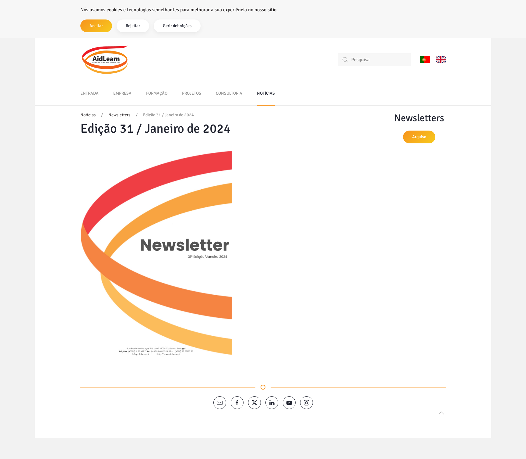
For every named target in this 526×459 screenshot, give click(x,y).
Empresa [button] (122, 93)
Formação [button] (156, 93)
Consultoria (229, 93)
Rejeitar (133, 25)
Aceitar (96, 25)
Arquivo (419, 136)
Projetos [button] (191, 93)
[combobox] (374, 59)
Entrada (89, 93)
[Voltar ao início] (104, 59)
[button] (441, 413)
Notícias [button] (266, 93)
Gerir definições (177, 25)
